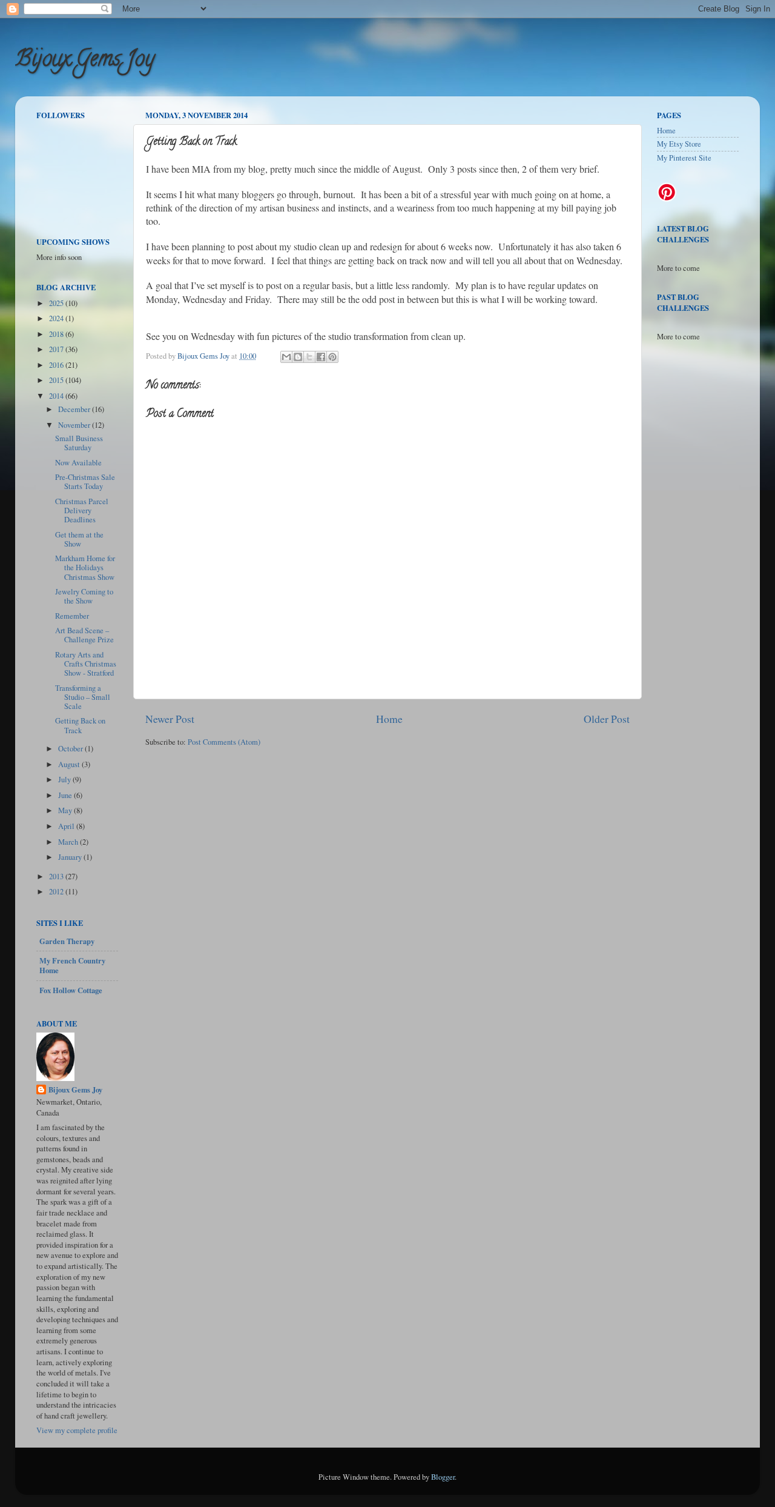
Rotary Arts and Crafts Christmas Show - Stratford (85, 664)
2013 (57, 876)
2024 (57, 318)
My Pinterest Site (684, 158)
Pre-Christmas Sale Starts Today (85, 481)
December (75, 409)
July (65, 779)
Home (389, 718)
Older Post (607, 718)
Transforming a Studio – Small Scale (82, 697)
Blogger (443, 1477)
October (71, 749)
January (71, 857)
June (66, 795)
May (66, 810)
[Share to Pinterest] (332, 357)
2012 (57, 892)
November (75, 425)
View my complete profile (76, 1430)
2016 (57, 365)
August (70, 764)
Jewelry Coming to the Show (84, 596)
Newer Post (169, 718)
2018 (57, 334)
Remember (72, 616)
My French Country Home (72, 965)
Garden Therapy (66, 941)
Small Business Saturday (79, 443)
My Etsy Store (679, 144)
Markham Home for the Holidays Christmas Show (85, 567)
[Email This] (286, 357)
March (69, 842)
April (67, 826)
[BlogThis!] (298, 357)
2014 (57, 396)
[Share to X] (309, 357)
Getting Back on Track (80, 725)
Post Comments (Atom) (224, 742)
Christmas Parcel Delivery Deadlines (81, 510)
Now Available (78, 462)
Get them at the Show (79, 539)
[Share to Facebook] (321, 357)
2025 (57, 303)
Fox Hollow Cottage (70, 990)
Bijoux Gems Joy (84, 61)
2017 (57, 349)
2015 (57, 380)
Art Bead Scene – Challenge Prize (84, 635)
